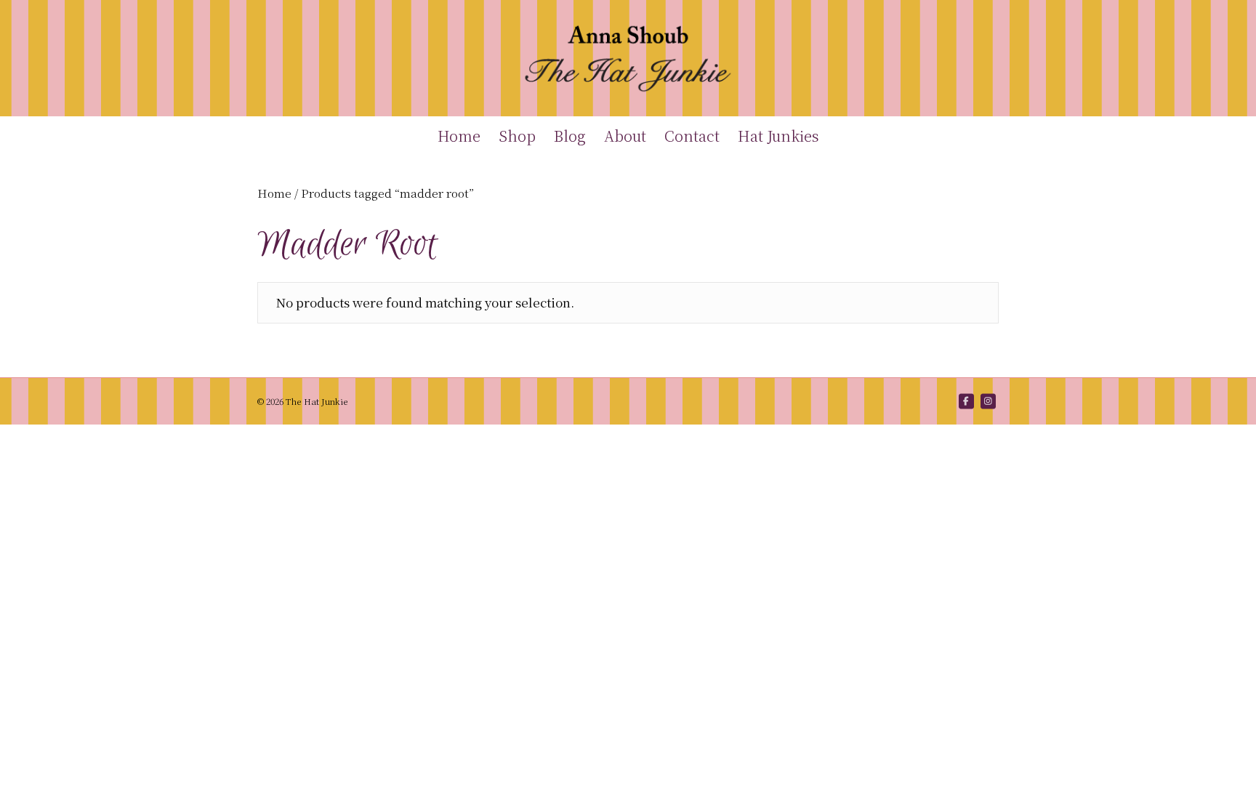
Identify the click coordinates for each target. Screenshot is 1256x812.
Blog (570, 135)
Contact (692, 135)
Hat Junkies (778, 135)
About (625, 135)
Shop (517, 135)
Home (459, 135)
